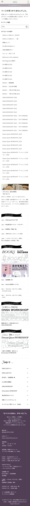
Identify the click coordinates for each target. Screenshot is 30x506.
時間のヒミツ (6, 42)
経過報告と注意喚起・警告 (8, 482)
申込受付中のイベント (8, 395)
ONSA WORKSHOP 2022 (9, 112)
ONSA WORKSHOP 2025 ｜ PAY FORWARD (15, 119)
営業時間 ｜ (5, 442)
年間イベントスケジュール (9, 400)
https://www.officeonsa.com (9, 438)
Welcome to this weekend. (10, 57)
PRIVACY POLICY (6, 464)
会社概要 (4, 475)
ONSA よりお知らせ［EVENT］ (11, 35)
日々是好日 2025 (7, 68)
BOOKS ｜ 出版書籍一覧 (8, 377)
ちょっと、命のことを (8, 53)
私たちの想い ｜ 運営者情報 (9, 473)
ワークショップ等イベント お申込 (11, 404)
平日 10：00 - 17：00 (9, 444)
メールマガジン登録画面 (8, 494)
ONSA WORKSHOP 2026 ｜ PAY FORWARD (15, 116)
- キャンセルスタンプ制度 (8, 468)
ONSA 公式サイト (6, 368)
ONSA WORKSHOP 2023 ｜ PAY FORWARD (15, 127)
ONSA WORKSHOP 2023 (9, 108)
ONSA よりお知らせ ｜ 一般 (10, 39)
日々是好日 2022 (7, 79)
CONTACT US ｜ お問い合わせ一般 (10, 486)
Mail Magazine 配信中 (8, 61)
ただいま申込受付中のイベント (15, 5)
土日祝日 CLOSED (7, 445)
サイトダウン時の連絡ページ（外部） (11, 451)
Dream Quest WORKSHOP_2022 (12, 149)
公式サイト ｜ (5, 436)
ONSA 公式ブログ (6, 373)
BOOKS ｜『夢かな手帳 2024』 (11, 90)
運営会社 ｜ (5, 430)
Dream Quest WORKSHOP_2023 (12, 145)
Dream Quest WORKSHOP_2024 (12, 141)
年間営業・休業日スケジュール (9, 449)
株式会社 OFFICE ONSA (8, 432)
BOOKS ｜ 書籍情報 (8, 83)
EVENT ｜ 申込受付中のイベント (10, 457)
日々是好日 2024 (7, 72)
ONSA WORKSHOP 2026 (9, 97)
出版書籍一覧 (5, 471)
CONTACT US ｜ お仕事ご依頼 (9, 488)
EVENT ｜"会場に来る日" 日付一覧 (10, 460)
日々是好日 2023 (7, 75)
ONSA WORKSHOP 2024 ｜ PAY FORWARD (15, 123)
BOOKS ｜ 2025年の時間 (9, 86)
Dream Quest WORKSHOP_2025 (12, 138)
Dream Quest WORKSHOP (9, 391)
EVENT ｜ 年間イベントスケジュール (11, 459)
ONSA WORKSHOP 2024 (9, 105)
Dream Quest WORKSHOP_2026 (12, 134)
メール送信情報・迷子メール (9, 492)
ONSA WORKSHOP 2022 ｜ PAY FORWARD (15, 130)
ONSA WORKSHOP (7, 386)
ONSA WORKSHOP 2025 (9, 101)
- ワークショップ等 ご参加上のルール (11, 466)
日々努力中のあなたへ (8, 46)
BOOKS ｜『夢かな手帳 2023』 (11, 94)
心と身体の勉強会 (6, 382)
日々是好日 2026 (7, 64)
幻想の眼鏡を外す (7, 50)
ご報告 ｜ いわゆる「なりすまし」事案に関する (12, 480)
